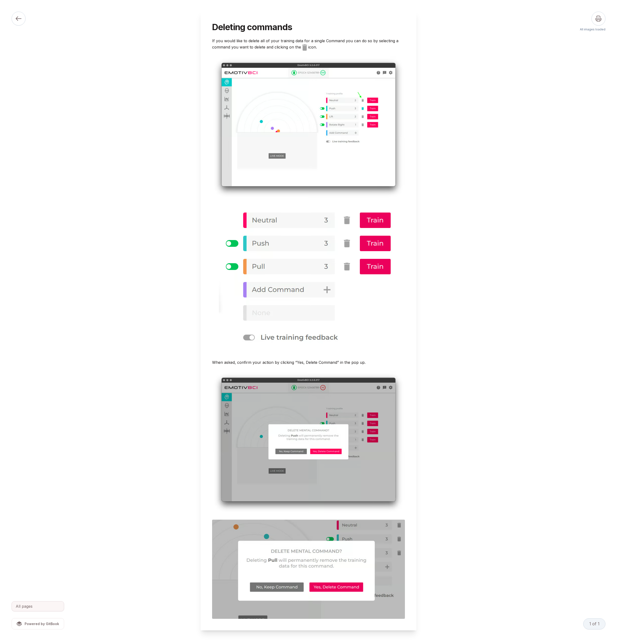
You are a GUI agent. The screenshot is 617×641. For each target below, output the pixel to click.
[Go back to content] (19, 19)
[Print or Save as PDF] (598, 19)
